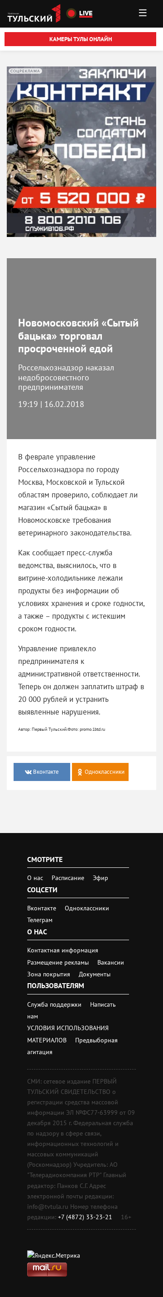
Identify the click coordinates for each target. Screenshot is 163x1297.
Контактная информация (62, 950)
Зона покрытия (48, 974)
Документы (94, 974)
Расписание (68, 878)
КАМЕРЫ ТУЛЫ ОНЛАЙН (80, 39)
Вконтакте (42, 908)
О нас (35, 878)
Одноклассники (87, 908)
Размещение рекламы (59, 962)
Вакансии (110, 962)
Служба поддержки (55, 1004)
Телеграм (40, 920)
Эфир (100, 878)
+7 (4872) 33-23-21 (85, 1217)
